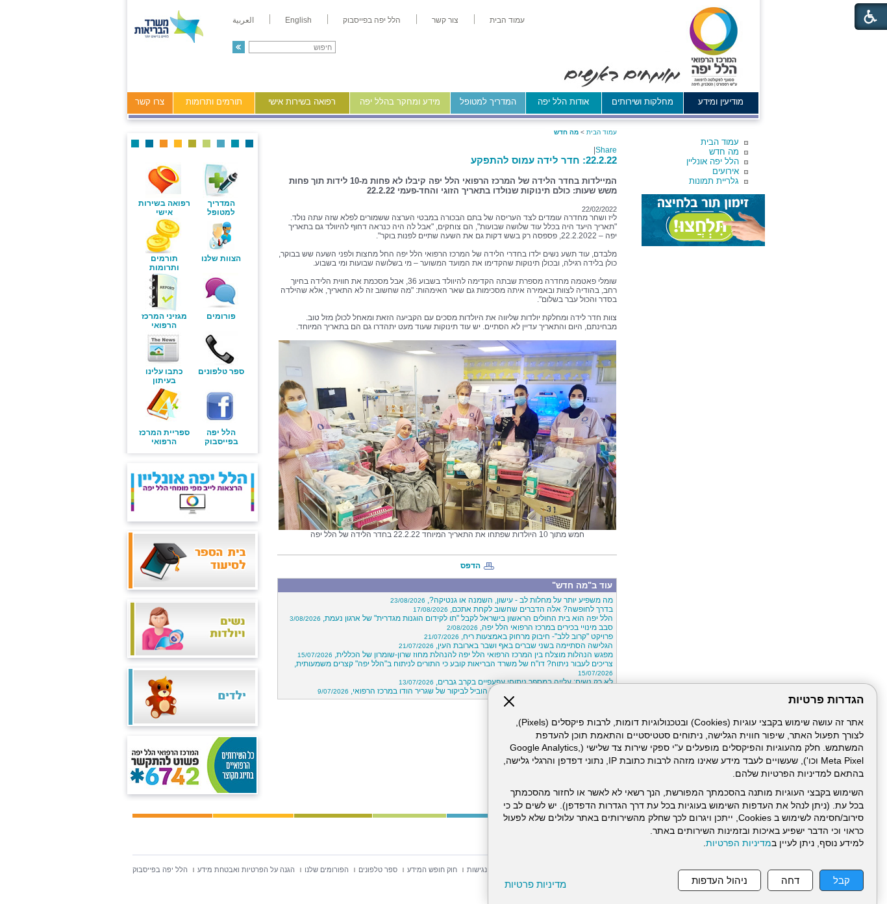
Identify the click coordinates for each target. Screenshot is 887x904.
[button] (238, 47)
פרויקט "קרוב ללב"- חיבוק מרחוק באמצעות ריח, (518, 636)
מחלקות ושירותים (642, 102)
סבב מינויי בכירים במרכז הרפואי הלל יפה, (530, 627)
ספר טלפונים (221, 371)
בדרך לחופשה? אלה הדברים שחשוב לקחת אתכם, (513, 609)
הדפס (470, 565)
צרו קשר (149, 102)
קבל (841, 880)
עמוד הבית (720, 142)
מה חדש (724, 152)
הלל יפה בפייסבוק (221, 437)
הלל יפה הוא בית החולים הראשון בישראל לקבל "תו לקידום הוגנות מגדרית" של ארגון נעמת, (451, 618)
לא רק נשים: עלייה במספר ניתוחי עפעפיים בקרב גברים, (506, 681)
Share (606, 150)
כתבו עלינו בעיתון (164, 376)
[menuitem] (507, 20)
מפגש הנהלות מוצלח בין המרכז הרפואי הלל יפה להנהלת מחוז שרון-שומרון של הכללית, (455, 654)
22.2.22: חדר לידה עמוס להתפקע (544, 160)
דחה (790, 880)
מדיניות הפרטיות (738, 843)
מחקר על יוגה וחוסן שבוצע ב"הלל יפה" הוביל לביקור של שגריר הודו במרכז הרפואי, (465, 691)
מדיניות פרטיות (535, 884)
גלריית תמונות (714, 181)
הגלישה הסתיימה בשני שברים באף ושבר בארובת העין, (506, 645)
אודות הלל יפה (563, 102)
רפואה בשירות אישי (302, 102)
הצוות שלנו (221, 258)
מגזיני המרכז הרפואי (164, 321)
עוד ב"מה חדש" (582, 585)
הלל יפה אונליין (712, 161)
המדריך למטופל (488, 102)
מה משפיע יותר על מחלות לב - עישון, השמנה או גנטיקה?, (501, 600)
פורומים (221, 316)
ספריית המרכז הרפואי (164, 437)
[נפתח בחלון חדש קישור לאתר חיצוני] (703, 220)
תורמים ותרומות (214, 102)
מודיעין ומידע (720, 102)
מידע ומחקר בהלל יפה (400, 102)
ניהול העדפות (719, 880)
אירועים (725, 171)
